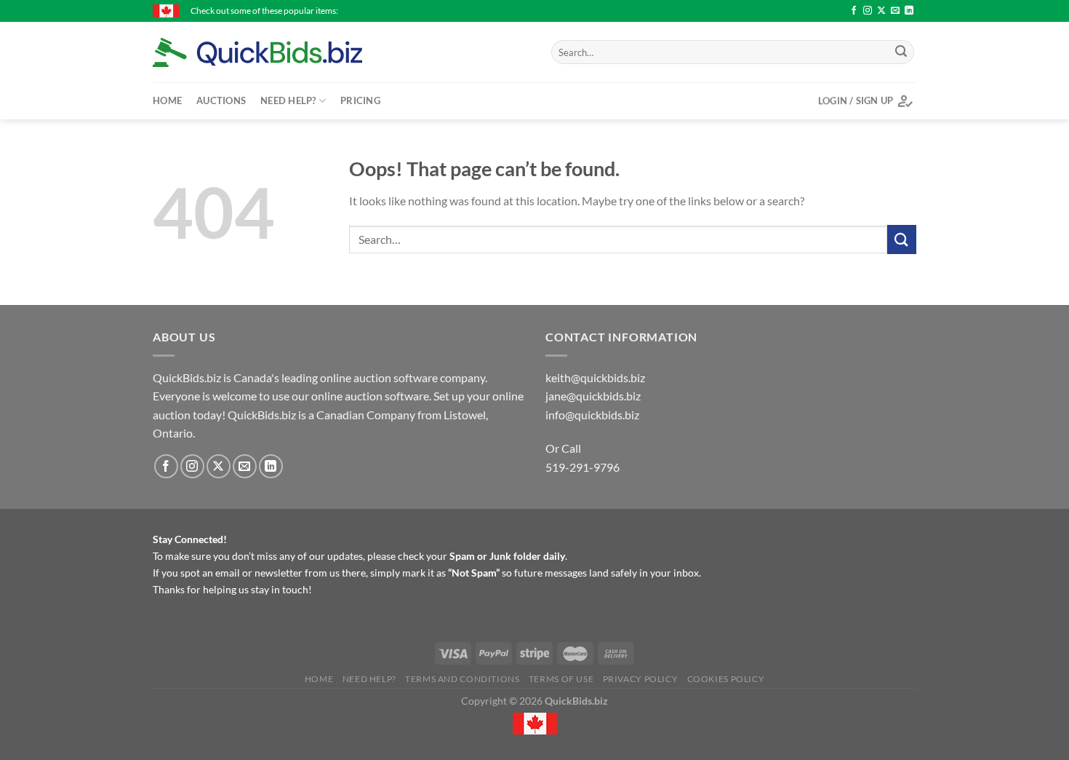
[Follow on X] (881, 11)
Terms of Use (561, 678)
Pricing (360, 100)
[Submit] (901, 52)
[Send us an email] (895, 11)
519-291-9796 (582, 467)
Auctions (221, 100)
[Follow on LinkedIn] (909, 11)
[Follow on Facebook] (853, 11)
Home (167, 100)
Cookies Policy (726, 678)
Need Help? (288, 100)
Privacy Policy (640, 678)
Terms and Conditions (462, 678)
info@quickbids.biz (592, 414)
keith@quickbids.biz (595, 377)
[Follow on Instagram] (867, 11)
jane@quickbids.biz (593, 396)
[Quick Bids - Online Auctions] (280, 52)
